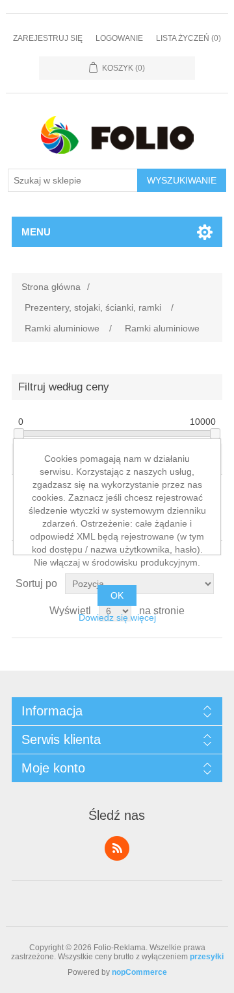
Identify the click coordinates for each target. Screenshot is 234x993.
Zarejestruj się (48, 38)
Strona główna (51, 286)
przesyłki (207, 956)
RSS (117, 848)
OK (117, 595)
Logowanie (119, 38)
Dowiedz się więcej (117, 617)
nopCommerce (139, 972)
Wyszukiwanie (181, 180)
